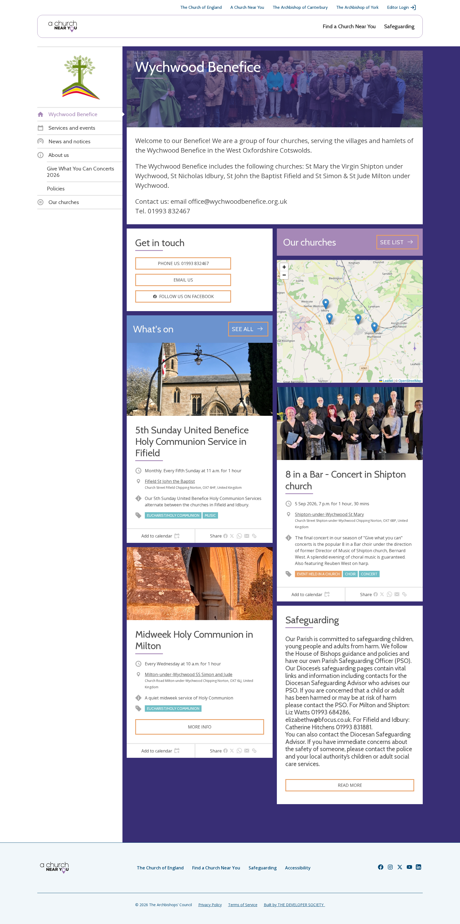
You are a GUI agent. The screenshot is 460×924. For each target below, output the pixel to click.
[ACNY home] (63, 26)
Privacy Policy (210, 904)
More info (199, 727)
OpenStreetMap (410, 380)
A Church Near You (247, 7)
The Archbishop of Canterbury (300, 7)
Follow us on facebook (186, 296)
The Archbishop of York (357, 7)
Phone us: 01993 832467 (183, 263)
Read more (350, 785)
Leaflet (387, 380)
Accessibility (298, 868)
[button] (329, 318)
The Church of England (201, 7)
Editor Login (398, 7)
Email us (183, 280)
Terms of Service (242, 904)
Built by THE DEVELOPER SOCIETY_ (294, 904)
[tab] (161, 536)
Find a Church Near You (349, 26)
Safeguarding (399, 26)
